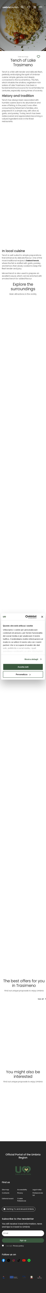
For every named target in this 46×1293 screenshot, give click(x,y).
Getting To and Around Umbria (20, 1209)
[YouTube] (23, 1260)
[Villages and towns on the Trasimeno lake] (30, 1109)
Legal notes (37, 1190)
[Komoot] (29, 1260)
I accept (15, 1246)
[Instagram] (13, 1260)
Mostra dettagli (31, 659)
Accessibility (22, 1190)
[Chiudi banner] (42, 617)
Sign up (23, 1240)
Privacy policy (18, 1246)
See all (41, 999)
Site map (5, 1190)
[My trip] (28, 7)
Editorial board (7, 1198)
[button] (41, 7)
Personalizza (21, 674)
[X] (8, 1260)
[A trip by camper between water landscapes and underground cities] (12, 1109)
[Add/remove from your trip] (21, 1007)
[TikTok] (18, 1260)
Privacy (20, 1193)
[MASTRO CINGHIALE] (13, 1034)
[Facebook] (3, 1260)
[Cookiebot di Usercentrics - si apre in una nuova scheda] (27, 617)
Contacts (5, 1193)
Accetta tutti (23, 667)
